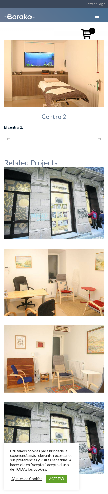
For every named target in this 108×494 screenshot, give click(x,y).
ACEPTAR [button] (56, 479)
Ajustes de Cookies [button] (26, 479)
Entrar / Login (95, 4)
